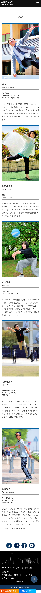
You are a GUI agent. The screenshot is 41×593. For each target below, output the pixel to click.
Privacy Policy (20, 582)
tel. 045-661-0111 (8, 578)
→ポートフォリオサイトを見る (14, 528)
